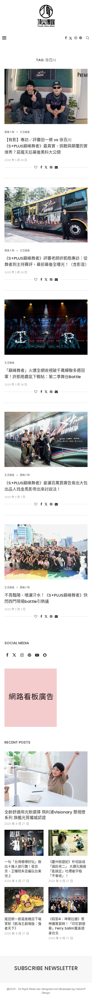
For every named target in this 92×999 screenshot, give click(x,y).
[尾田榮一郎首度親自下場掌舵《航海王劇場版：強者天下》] (24, 900)
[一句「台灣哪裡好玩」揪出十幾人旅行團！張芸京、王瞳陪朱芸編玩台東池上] (24, 843)
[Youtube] (37, 655)
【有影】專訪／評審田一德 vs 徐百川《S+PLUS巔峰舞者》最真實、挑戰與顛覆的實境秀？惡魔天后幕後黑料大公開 (46, 146)
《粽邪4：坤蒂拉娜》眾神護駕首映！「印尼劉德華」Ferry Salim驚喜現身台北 (66, 926)
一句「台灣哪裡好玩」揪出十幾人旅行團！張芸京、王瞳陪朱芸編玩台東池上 (22, 868)
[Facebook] (66, 37)
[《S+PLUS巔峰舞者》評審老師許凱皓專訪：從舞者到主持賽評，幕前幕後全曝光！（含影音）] (46, 215)
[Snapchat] (45, 655)
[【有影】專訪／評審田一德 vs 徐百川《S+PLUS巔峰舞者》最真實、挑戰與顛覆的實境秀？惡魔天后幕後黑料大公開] (46, 96)
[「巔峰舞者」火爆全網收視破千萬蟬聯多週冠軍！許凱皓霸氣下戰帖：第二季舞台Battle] (46, 327)
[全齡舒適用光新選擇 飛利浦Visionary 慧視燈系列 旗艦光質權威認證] (46, 779)
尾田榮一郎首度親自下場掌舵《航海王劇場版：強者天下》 (22, 924)
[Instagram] (75, 37)
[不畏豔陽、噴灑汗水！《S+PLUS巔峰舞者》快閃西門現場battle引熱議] (46, 551)
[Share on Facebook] (41, 167)
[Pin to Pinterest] (51, 167)
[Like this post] (35, 167)
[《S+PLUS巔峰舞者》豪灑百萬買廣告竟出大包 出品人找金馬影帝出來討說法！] (46, 439)
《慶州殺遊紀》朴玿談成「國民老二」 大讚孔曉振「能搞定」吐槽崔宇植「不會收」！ (67, 868)
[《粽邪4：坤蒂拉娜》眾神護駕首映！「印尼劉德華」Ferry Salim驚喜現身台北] (68, 900)
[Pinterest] (80, 37)
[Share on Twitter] (46, 167)
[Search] (87, 37)
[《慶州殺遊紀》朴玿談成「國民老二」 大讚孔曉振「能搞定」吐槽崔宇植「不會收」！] (68, 843)
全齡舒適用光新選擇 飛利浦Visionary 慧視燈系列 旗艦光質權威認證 (44, 814)
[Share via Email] (56, 167)
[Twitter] (70, 37)
